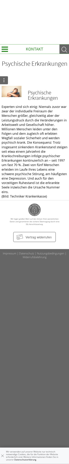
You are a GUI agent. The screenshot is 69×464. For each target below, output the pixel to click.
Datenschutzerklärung (25, 459)
